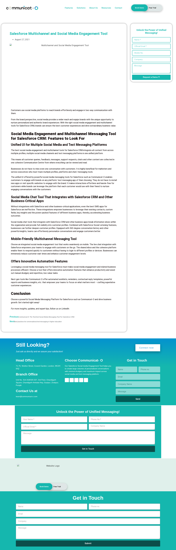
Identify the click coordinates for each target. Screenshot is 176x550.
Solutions (81, 8)
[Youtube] (86, 380)
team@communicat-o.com (26, 396)
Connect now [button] (146, 347)
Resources (106, 8)
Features (69, 8)
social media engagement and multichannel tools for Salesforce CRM (51, 150)
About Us (93, 8)
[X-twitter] (81, 380)
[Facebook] (76, 380)
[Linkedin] (67, 380)
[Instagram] (72, 380)
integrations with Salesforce (32, 206)
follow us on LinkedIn (59, 308)
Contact (118, 8)
